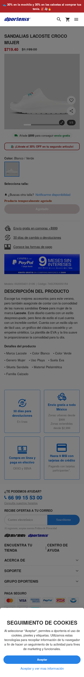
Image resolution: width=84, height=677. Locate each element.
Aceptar (42, 659)
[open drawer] (76, 19)
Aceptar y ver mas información (42, 668)
